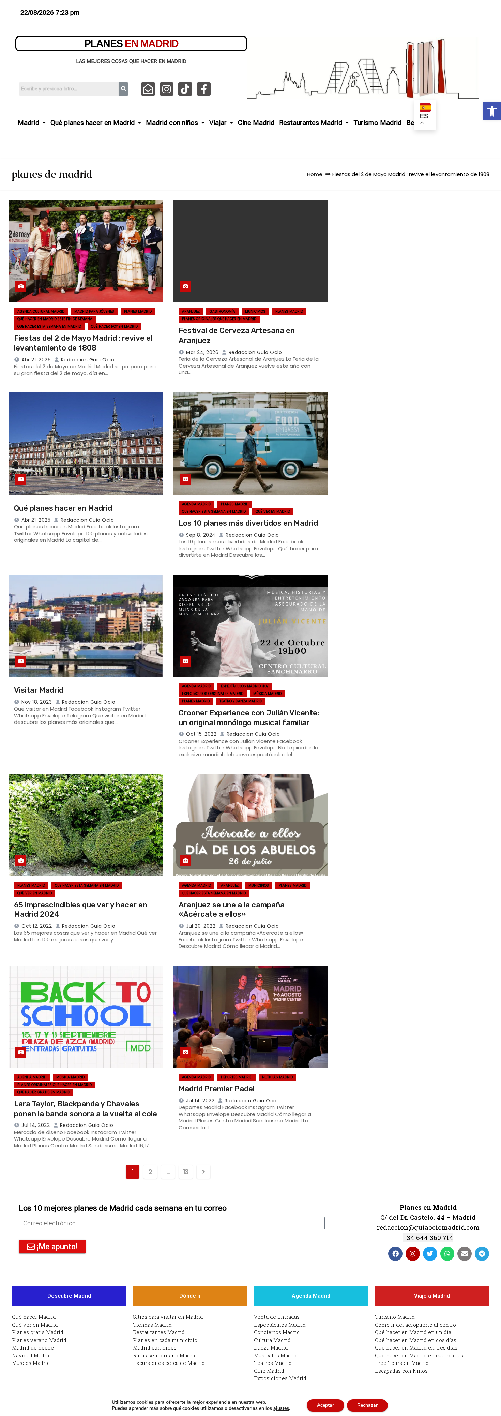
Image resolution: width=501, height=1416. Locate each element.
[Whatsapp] (447, 1254)
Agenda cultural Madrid (40, 311)
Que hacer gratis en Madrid (43, 1092)
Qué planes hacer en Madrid (92, 123)
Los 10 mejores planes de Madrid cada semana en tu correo (122, 1208)
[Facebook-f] (204, 89)
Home (314, 174)
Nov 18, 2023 (36, 702)
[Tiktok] (185, 89)
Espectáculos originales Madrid (212, 693)
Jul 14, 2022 (35, 1125)
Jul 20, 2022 (200, 926)
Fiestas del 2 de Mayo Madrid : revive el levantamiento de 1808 (83, 343)
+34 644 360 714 (428, 1237)
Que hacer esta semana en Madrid (49, 326)
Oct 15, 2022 (201, 734)
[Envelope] (464, 1254)
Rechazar (367, 1405)
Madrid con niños (172, 123)
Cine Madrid (256, 123)
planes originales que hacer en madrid (219, 319)
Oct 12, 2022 (36, 926)
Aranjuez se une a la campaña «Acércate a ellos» (232, 909)
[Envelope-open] (148, 89)
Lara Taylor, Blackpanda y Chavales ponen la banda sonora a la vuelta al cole (85, 1108)
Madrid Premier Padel (217, 1088)
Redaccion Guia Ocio (86, 359)
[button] (492, 111)
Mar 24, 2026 (202, 352)
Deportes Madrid (236, 1077)
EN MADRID (131, 43)
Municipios (255, 311)
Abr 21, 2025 (35, 520)
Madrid (28, 123)
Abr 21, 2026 (36, 359)
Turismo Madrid (377, 123)
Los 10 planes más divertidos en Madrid (248, 523)
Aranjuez (191, 311)
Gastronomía (222, 311)
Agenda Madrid (196, 504)
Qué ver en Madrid (273, 511)
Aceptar (325, 1405)
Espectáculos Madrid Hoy (244, 686)
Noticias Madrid (277, 1077)
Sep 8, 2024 (201, 535)
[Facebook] (395, 1254)
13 (185, 1171)
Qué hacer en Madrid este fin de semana (54, 319)
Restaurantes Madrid (310, 123)
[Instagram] (167, 89)
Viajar (218, 123)
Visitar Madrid (38, 690)
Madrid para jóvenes (94, 311)
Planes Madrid (138, 311)
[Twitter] (430, 1254)
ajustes (281, 1408)
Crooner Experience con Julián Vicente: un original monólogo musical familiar (249, 717)
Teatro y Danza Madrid (240, 701)
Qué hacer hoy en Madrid (114, 326)
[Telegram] (482, 1254)
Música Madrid (267, 693)
